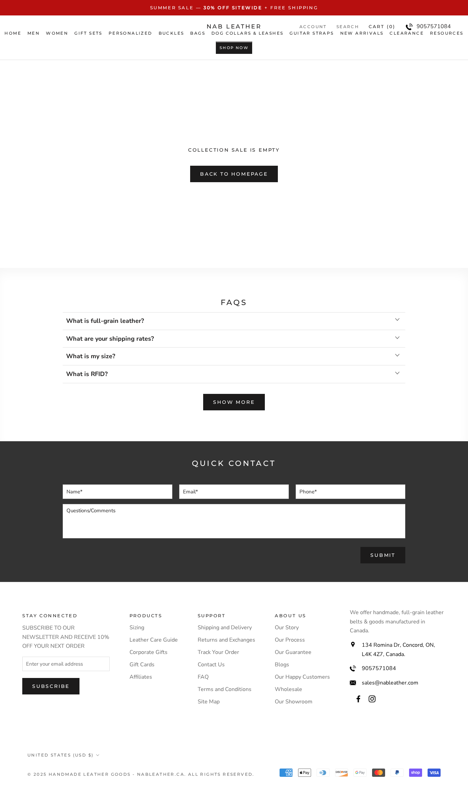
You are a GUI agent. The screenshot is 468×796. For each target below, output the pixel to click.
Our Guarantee (293, 652)
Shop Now (234, 48)
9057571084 (379, 668)
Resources (447, 33)
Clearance (407, 33)
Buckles (171, 33)
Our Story (287, 627)
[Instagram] (372, 698)
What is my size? (90, 356)
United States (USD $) (60, 755)
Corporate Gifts (149, 652)
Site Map (209, 701)
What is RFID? (87, 374)
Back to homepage (234, 174)
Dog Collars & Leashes (247, 33)
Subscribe (51, 686)
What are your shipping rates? (110, 339)
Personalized (130, 33)
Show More (234, 402)
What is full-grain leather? (105, 321)
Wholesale (288, 689)
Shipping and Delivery (225, 627)
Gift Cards (142, 664)
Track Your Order (218, 652)
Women (57, 33)
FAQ (203, 677)
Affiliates (141, 677)
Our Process (290, 640)
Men (33, 33)
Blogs (282, 664)
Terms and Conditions (224, 689)
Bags (197, 33)
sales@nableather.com (390, 683)
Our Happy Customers (302, 677)
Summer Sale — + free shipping (234, 7)
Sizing (137, 627)
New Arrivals (362, 33)
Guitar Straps (312, 33)
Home (12, 33)
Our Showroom (293, 701)
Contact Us (211, 664)
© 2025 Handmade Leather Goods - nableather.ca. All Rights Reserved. (141, 774)
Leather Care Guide (154, 640)
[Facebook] (358, 698)
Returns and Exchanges (226, 640)
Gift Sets (88, 33)
